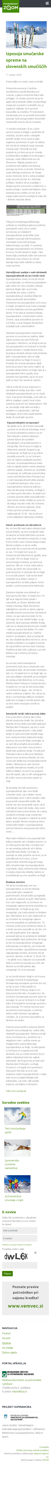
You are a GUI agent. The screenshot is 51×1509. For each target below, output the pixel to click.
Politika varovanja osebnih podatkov (17, 1245)
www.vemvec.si (25, 1305)
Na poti (6, 1338)
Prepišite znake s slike (13, 1249)
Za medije (7, 1347)
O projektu (44, 1447)
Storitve (6, 1343)
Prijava (7, 1273)
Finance (6, 1333)
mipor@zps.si (19, 1391)
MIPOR (46, 1460)
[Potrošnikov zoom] (10, 6)
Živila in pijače (9, 1352)
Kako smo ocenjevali (16, 1091)
